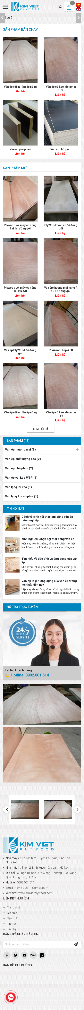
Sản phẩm (13, 918)
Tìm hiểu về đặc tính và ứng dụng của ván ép (49, 560)
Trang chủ (13, 907)
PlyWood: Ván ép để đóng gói (60, 227)
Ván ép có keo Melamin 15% (61, 88)
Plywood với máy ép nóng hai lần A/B (20, 289)
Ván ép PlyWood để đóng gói (20, 352)
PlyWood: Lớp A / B (61, 350)
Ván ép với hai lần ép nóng (20, 86)
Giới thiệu (13, 913)
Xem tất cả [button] (40, 429)
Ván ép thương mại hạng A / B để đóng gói (60, 289)
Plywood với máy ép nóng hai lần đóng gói (20, 227)
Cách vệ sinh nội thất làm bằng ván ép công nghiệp (47, 518)
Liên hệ (11, 929)
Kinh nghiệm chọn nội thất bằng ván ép (47, 539)
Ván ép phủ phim (20, 149)
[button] (2, 18)
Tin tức (11, 924)
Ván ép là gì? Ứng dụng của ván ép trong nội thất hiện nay (49, 582)
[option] (40, 17)
